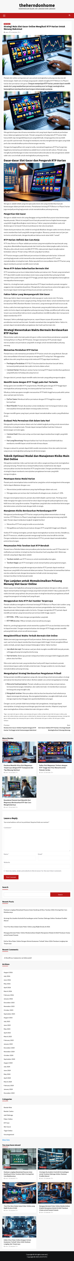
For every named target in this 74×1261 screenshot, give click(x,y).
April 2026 (7, 987)
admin (7, 32)
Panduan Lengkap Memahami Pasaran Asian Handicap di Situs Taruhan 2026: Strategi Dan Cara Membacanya (35, 911)
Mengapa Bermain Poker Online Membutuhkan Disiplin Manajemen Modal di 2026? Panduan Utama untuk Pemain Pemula (37, 934)
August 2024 (8, 1063)
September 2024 (9, 1059)
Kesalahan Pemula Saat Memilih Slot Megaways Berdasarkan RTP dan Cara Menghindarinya (17, 802)
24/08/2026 (12, 1178)
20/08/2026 (48, 1212)
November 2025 (9, 1006)
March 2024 (8, 1082)
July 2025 (7, 1021)
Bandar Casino (8, 1111)
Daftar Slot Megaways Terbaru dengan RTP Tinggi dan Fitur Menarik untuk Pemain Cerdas (53, 767)
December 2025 (9, 1002)
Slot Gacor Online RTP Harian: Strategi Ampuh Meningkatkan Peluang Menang (54, 727)
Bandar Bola (8, 1107)
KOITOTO (43, 1257)
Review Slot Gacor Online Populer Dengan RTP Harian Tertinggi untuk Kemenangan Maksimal (20, 727)
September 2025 (9, 1014)
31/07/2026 (12, 772)
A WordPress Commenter (12, 958)
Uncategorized (9, 1134)
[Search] (69, 15)
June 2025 (7, 1025)
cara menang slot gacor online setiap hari (36, 714)
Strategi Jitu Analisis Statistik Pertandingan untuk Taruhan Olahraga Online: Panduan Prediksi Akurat (35, 919)
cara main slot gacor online (15, 714)
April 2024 (7, 1078)
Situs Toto (6, 1140)
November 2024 (9, 1051)
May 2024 (7, 1074)
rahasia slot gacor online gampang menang (49, 716)
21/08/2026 (12, 1210)
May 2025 (7, 1029)
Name (6, 854)
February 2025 (9, 1040)
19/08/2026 (12, 1246)
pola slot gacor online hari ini (27, 716)
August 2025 (8, 1018)
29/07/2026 (12, 807)
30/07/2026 (48, 772)
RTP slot (6, 1123)
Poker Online (8, 1119)
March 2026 (8, 991)
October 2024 (8, 1055)
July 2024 (7, 1067)
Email (40, 854)
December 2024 (9, 1048)
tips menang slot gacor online (25, 718)
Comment (8, 827)
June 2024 (7, 1070)
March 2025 (8, 1036)
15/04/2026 (14, 32)
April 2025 (7, 1033)
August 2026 (8, 972)
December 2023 (9, 1093)
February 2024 (9, 1085)
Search (5, 887)
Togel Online (8, 1130)
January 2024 (8, 1089)
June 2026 (7, 980)
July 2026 (7, 976)
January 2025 (8, 1044)
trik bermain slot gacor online (43, 718)
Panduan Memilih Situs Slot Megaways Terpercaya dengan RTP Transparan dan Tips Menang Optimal (18, 767)
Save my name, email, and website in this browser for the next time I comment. (34, 871)
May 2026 (7, 984)
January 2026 (8, 999)
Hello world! (28, 958)
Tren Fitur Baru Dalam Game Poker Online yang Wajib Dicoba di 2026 (27, 927)
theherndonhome (37, 5)
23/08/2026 (48, 1178)
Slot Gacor (7, 24)
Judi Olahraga (8, 1115)
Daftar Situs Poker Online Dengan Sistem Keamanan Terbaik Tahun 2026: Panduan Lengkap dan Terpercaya (36, 942)
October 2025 (8, 1010)
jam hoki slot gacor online (56, 714)
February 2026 (9, 995)
